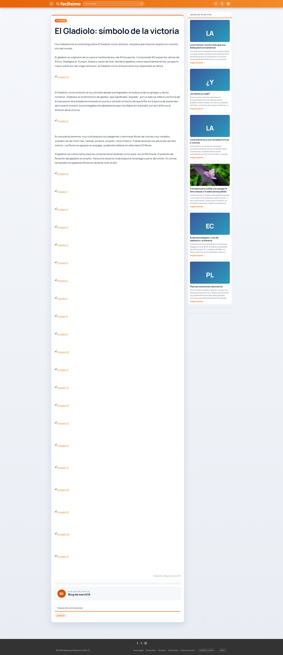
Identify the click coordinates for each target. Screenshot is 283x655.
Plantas (60, 21)
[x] (222, 3)
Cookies (162, 650)
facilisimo (70, 3)
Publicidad (173, 650)
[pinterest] (228, 3)
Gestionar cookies (206, 650)
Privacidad (151, 650)
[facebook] (215, 3)
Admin (222, 650)
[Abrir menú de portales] (51, 3)
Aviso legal (138, 650)
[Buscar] (141, 3)
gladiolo (61, 615)
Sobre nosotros (188, 650)
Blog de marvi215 (79, 594)
